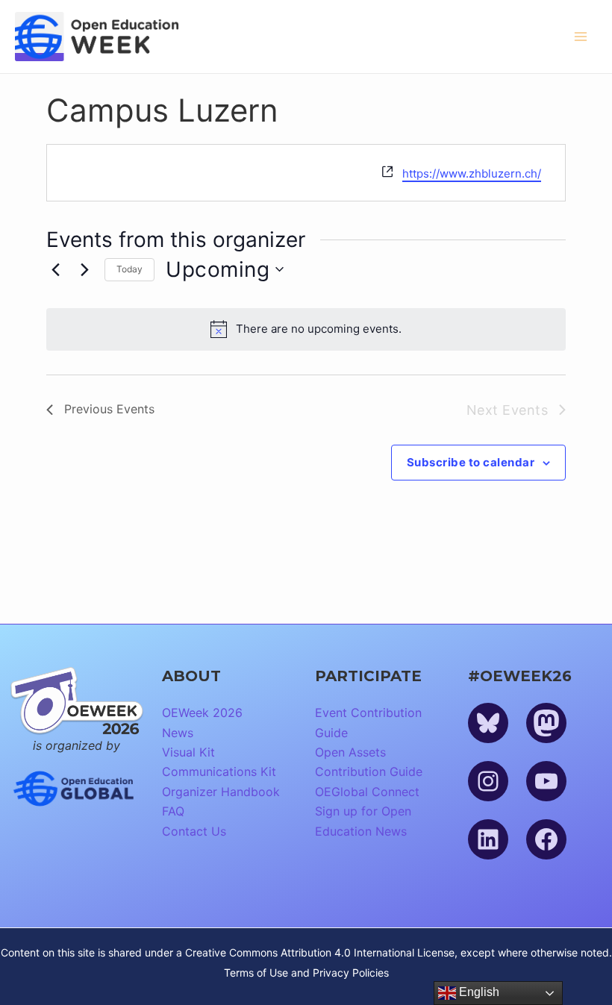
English (477, 992)
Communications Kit (219, 771)
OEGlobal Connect (367, 791)
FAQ (173, 811)
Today (129, 269)
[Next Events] (84, 269)
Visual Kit (188, 752)
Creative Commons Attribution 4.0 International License (320, 952)
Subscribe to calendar (471, 462)
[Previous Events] (55, 269)
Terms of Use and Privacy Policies (306, 972)
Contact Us (194, 831)
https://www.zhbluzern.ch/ (471, 173)
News (177, 732)
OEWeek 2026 (202, 712)
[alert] (306, 329)
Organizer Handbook (221, 791)
